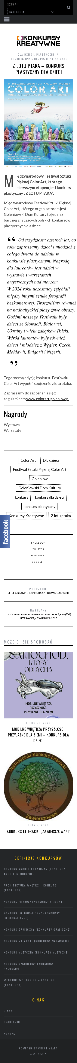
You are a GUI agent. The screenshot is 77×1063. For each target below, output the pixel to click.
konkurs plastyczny (39, 506)
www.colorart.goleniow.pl (47, 398)
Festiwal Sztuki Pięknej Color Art (40, 469)
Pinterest (38, 555)
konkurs (21, 497)
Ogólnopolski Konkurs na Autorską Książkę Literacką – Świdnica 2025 (38, 614)
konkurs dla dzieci (49, 497)
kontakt (10, 1033)
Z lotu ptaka (61, 515)
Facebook (38, 542)
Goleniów (40, 478)
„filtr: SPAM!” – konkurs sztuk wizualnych (38, 590)
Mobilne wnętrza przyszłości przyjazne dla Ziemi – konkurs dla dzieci (38, 734)
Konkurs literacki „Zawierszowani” (38, 831)
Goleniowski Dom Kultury (39, 487)
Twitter (38, 549)
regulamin (12, 1022)
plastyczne (45, 54)
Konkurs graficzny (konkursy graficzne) (37, 929)
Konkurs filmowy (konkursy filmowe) (34, 901)
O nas (8, 1011)
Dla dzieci (26, 54)
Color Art (28, 460)
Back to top (37, 1053)
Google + (38, 562)
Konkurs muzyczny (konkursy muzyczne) (36, 952)
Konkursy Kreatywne (26, 515)
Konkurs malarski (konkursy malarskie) (36, 941)
